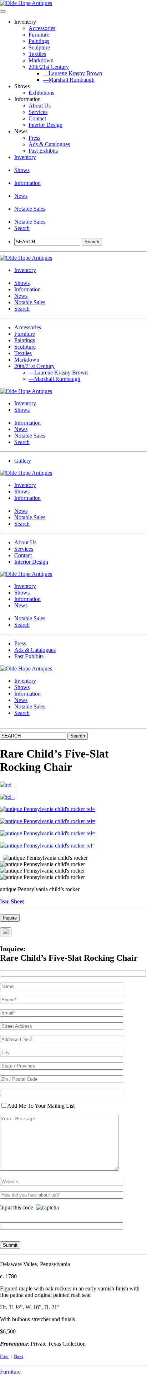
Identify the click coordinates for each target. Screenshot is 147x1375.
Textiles (37, 54)
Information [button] (27, 183)
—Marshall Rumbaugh (69, 80)
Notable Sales (29, 209)
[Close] (5, 931)
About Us (40, 105)
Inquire (10, 918)
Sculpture (39, 47)
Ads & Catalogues (49, 144)
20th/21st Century (49, 67)
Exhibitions (41, 93)
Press (34, 138)
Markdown (41, 60)
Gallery (22, 461)
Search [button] (22, 228)
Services (38, 112)
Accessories (42, 28)
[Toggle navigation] (3, 11)
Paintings (39, 41)
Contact (37, 118)
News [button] (20, 196)
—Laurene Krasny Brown (72, 73)
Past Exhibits (43, 151)
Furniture (39, 35)
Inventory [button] (25, 157)
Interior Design (45, 125)
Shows (22, 170)
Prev (4, 1356)
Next (18, 1356)
